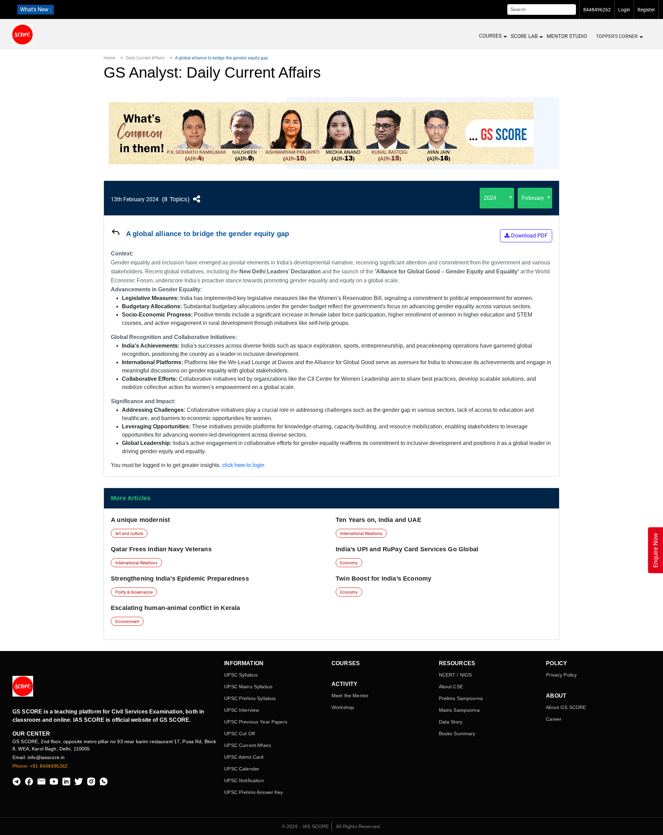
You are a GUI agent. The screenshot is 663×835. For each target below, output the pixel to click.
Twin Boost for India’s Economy (383, 578)
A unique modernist (140, 519)
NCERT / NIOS (455, 675)
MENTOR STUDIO (567, 36)
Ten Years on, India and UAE (378, 519)
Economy (349, 563)
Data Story (450, 722)
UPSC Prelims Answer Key (253, 792)
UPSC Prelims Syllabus (250, 698)
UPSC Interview (241, 710)
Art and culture (129, 533)
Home (109, 58)
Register (646, 9)
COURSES (490, 36)
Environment (127, 621)
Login (624, 9)
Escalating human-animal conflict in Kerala (175, 607)
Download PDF (529, 235)
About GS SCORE (566, 707)
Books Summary (457, 733)
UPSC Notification (243, 780)
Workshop (343, 707)
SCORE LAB (524, 36)
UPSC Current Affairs (247, 745)
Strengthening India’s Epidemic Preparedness (180, 578)
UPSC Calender (241, 768)
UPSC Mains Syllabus (248, 686)
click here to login (243, 465)
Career (553, 719)
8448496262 (597, 9)
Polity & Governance (134, 592)
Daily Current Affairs (145, 58)
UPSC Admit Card (243, 757)
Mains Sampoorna (459, 710)
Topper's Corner (617, 36)
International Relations (361, 533)
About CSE (451, 686)
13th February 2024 (134, 199)
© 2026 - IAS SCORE (305, 826)
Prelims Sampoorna (461, 698)
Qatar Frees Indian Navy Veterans (161, 549)
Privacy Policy (561, 675)
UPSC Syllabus (241, 675)
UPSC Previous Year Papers (255, 722)
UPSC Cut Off (239, 733)
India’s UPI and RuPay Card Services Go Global (407, 549)
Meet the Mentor (350, 695)
